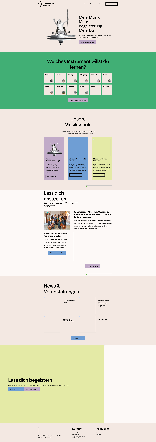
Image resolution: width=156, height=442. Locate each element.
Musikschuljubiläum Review (69, 301)
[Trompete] (95, 78)
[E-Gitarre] (72, 90)
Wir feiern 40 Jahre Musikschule (68, 320)
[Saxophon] (107, 90)
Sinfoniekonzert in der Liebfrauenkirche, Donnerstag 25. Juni (103, 304)
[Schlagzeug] (84, 78)
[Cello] (95, 90)
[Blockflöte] (60, 90)
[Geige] (49, 90)
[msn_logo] (46, 4)
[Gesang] (72, 78)
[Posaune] (107, 78)
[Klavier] (49, 78)
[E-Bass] (84, 90)
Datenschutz (48, 437)
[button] (88, 3)
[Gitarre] (60, 78)
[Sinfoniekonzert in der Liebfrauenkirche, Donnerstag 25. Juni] (87, 305)
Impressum (41, 437)
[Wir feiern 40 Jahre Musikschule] (52, 324)
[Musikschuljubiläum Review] (52, 305)
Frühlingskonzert (103, 319)
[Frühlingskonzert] (87, 324)
